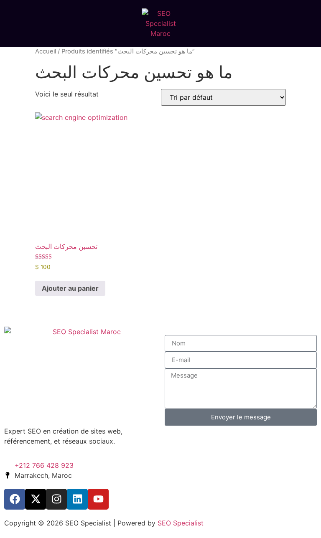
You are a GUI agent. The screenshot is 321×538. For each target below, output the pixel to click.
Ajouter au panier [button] (70, 288)
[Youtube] (98, 499)
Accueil (45, 51)
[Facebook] (14, 499)
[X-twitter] (35, 499)
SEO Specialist (181, 523)
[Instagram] (56, 499)
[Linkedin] (77, 499)
